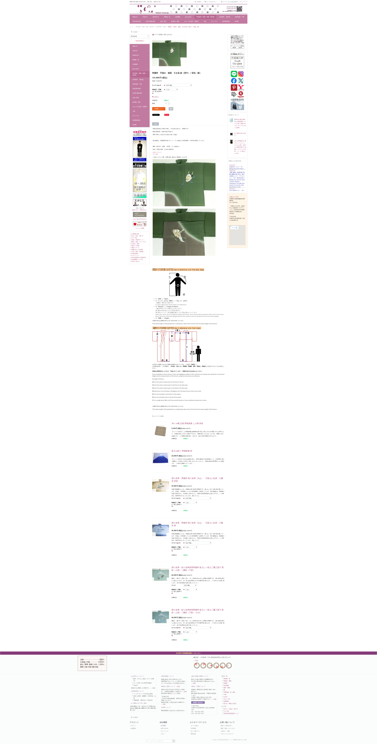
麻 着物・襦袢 (175, 21)
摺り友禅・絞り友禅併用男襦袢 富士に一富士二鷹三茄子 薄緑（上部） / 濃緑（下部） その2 (198, 611)
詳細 (196, 660)
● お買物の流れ (135, 234)
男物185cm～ (143, 210)
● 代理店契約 (134, 253)
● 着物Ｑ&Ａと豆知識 (137, 249)
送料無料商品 (226, 21)
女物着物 (177, 17)
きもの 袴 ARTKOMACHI (140, 219)
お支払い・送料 (225, 731)
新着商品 (141, 41)
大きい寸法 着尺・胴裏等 (191, 21)
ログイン (133, 725)
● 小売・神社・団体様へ (138, 251)
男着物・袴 (167, 17)
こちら (174, 693)
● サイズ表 (134, 238)
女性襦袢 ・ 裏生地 (224, 17)
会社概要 (163, 725)
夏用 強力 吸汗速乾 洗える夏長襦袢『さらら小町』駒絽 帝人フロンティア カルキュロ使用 (240, 123)
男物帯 (225, 683)
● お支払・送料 (135, 244)
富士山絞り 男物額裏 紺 (182, 451)
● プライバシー (135, 255)
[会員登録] (237, 54)
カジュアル (214, 21)
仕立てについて (157, 152)
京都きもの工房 (233, 197)
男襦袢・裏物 (227, 681)
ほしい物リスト (195, 731)
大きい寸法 (227, 699)
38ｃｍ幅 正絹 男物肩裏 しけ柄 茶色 (187, 423)
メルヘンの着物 (139, 228)
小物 (204, 21)
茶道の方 (135, 17)
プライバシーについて (227, 734)
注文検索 (193, 728)
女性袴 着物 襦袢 (150, 21)
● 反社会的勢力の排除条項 (138, 257)
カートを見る (194, 725)
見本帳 (237, 21)
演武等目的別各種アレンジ (231, 713)
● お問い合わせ (135, 261)
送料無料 (226, 701)
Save (167, 115)
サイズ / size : (156, 85)
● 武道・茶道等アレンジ (138, 240)
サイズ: (174, 585)
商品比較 (193, 734)
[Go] (173, 740)
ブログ (162, 734)
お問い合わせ (164, 728)
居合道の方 (156, 17)
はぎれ (225, 697)
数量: (153, 103)
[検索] (148, 36)
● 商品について (135, 247)
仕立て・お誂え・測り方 (231, 709)
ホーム (132, 27)
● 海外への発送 (135, 245)
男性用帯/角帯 (137, 21)
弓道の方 (145, 17)
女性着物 (226, 685)
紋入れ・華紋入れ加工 (230, 703)
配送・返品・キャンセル (228, 728)
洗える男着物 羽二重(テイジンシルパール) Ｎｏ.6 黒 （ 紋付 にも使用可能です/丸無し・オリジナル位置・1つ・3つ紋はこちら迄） (240, 147)
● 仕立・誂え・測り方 (137, 236)
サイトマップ (164, 731)
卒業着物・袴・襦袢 (229, 692)
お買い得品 (163, 21)
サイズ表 (155, 154)
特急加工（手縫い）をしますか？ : (157, 91)
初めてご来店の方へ (226, 725)
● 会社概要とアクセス (137, 259)
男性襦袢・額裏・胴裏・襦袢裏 (205, 17)
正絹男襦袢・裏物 (161, 27)
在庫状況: (155, 100)
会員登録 (133, 728)
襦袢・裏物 (227, 688)
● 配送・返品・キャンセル (138, 242)
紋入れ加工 (188, 17)
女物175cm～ (136, 210)
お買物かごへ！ (159, 109)
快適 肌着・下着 (239, 17)
